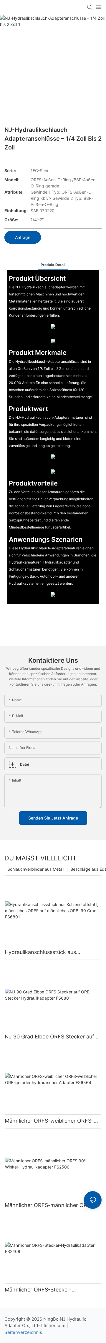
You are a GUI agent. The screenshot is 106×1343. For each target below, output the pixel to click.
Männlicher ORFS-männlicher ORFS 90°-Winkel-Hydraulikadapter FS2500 (51, 1205)
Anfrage (22, 237)
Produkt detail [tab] (53, 264)
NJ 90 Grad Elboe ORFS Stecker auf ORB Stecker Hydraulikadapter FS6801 (53, 1037)
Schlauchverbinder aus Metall (35, 869)
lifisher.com (54, 1325)
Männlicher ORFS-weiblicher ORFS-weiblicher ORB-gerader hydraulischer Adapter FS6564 (52, 1121)
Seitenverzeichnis (23, 1332)
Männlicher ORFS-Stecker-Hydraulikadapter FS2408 (38, 1290)
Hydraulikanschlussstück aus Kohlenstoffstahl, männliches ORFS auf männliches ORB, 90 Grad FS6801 (51, 952)
